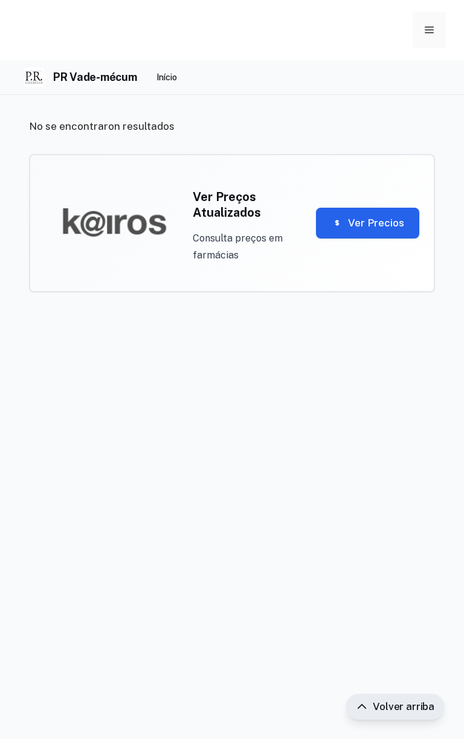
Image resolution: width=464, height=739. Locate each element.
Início (166, 77)
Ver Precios (376, 223)
